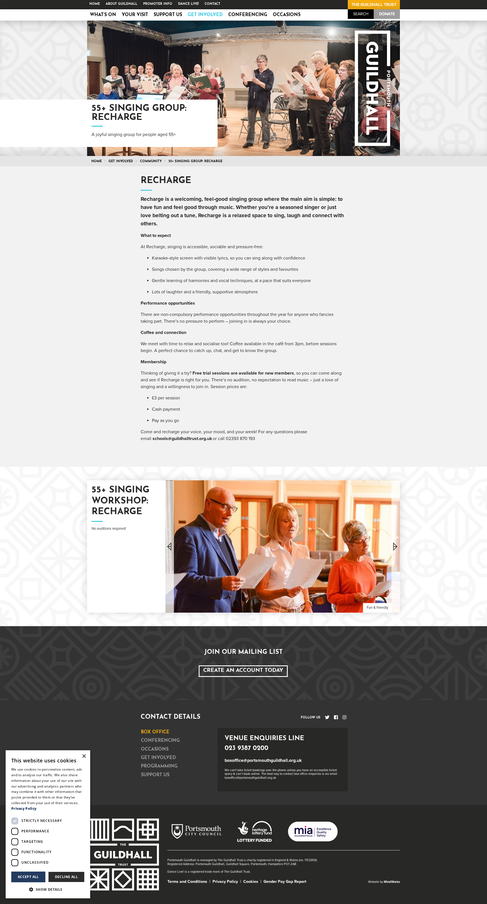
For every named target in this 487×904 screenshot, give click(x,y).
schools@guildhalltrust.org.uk (182, 438)
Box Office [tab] (155, 732)
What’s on (103, 15)
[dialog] (48, 824)
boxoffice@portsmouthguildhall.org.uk (263, 760)
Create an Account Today (243, 670)
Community (151, 161)
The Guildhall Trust (374, 4)
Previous (169, 546)
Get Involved (205, 15)
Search (360, 14)
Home (94, 4)
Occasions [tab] (155, 749)
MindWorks (392, 882)
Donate (387, 14)
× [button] (84, 756)
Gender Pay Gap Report (285, 881)
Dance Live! (188, 4)
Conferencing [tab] (160, 740)
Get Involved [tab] (158, 758)
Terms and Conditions (187, 881)
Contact (212, 4)
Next (395, 546)
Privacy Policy (225, 881)
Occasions (286, 15)
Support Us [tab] (155, 775)
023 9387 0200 (246, 748)
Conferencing (247, 15)
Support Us (168, 15)
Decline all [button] (66, 876)
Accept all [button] (28, 876)
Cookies (250, 881)
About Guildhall (121, 4)
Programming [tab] (159, 766)
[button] (48, 889)
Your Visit (135, 15)
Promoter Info (157, 4)
